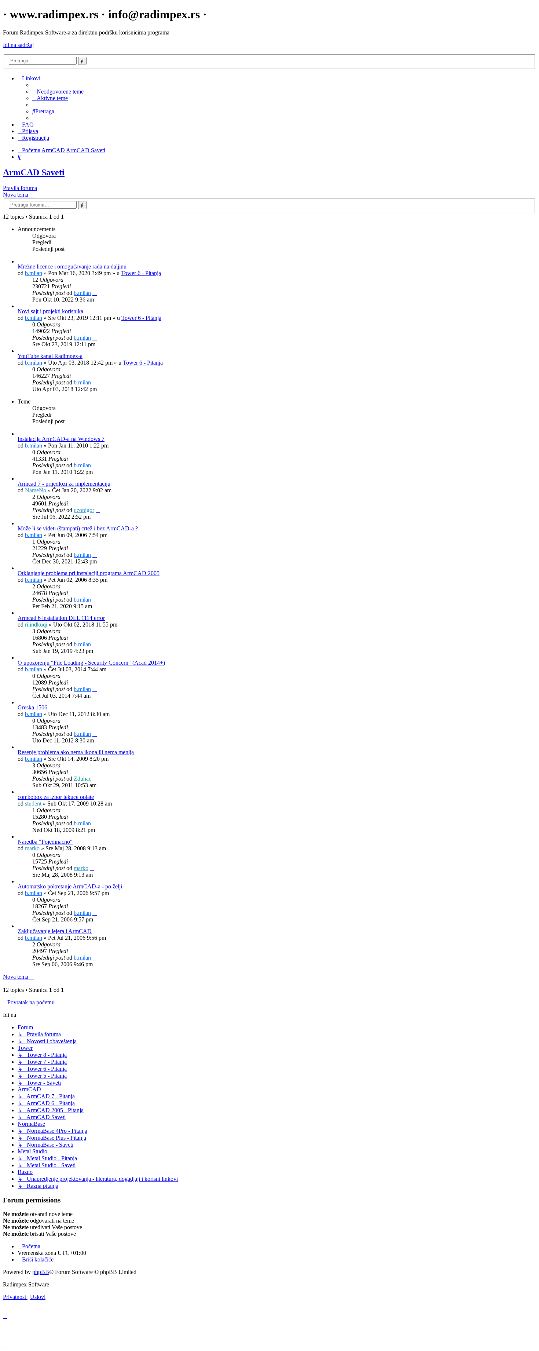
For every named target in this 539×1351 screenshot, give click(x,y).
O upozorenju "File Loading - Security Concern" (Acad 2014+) (91, 663)
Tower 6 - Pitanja (141, 273)
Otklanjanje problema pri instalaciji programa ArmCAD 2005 (89, 573)
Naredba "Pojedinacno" (45, 842)
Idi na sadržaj (18, 45)
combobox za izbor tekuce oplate (56, 797)
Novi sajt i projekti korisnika (50, 311)
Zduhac (82, 778)
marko (32, 848)
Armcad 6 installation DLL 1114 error (61, 618)
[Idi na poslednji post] (94, 293)
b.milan (33, 273)
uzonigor (84, 510)
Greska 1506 (32, 707)
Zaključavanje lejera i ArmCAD (55, 931)
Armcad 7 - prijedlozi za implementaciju (64, 484)
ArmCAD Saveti (34, 172)
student (33, 803)
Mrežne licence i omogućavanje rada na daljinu (72, 266)
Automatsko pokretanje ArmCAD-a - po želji (70, 886)
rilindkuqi (36, 624)
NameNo (35, 490)
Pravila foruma (20, 188)
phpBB (40, 1272)
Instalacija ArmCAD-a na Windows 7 (61, 439)
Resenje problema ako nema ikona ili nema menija (76, 752)
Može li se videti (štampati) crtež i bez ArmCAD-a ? (78, 528)
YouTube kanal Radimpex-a (50, 356)
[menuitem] (58, 91)
